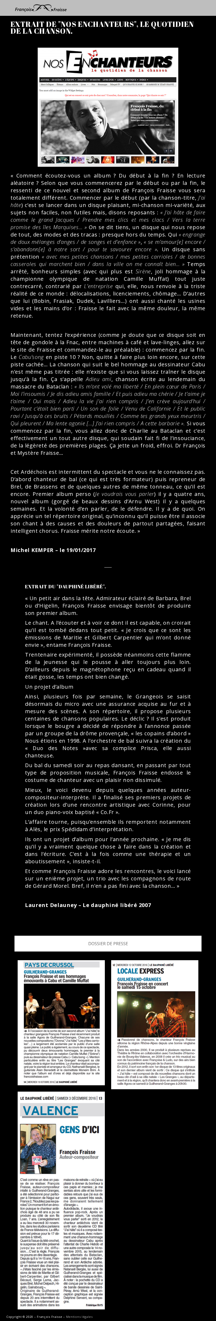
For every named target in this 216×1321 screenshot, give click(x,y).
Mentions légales (79, 1317)
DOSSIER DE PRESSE (108, 944)
